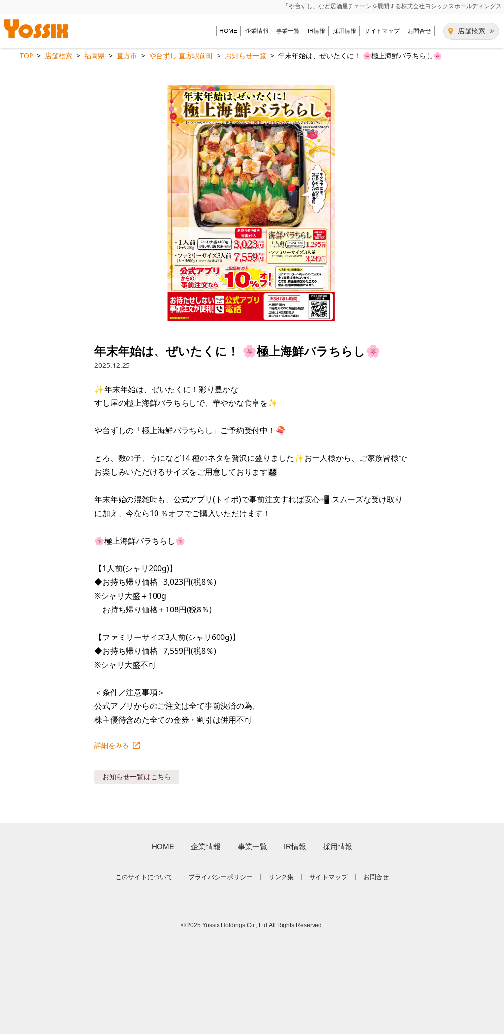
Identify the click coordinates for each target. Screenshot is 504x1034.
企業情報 (257, 31)
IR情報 (316, 31)
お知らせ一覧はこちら (136, 776)
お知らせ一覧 (245, 55)
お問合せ (419, 31)
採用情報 (344, 31)
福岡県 (94, 55)
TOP (26, 55)
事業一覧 (288, 31)
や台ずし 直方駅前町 (181, 55)
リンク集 (281, 877)
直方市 (127, 55)
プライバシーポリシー (220, 877)
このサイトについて (144, 877)
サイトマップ (382, 31)
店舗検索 (471, 31)
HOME (228, 31)
